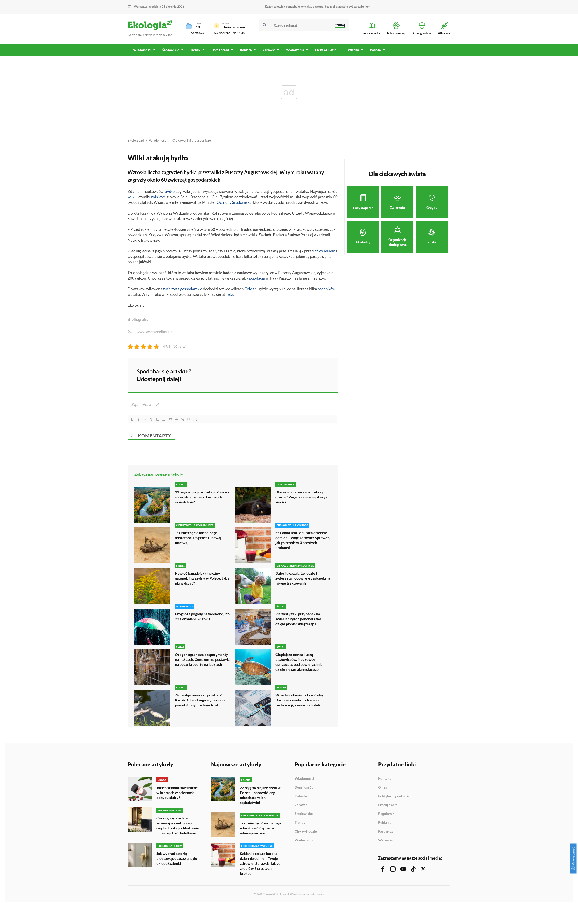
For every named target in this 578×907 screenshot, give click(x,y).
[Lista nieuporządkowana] (164, 419)
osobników (326, 289)
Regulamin (386, 814)
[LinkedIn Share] (323, 374)
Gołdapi (250, 289)
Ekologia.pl (136, 140)
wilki (131, 196)
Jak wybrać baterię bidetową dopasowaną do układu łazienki (176, 858)
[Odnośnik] (183, 419)
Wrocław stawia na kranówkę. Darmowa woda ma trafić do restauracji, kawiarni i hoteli (299, 700)
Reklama (385, 822)
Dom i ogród (304, 787)
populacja (257, 278)
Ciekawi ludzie (306, 831)
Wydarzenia (304, 840)
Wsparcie (385, 840)
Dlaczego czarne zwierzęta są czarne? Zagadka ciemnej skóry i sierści (301, 497)
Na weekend (222, 33)
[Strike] (151, 419)
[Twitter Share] (311, 374)
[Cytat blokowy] (170, 419)
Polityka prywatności (394, 796)
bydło (170, 191)
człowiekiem (325, 251)
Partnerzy (385, 831)
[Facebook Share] (299, 374)
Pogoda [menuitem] (375, 50)
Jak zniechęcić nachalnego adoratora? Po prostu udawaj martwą (198, 537)
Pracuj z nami (388, 805)
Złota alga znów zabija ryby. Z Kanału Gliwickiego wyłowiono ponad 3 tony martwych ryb (200, 700)
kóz (230, 294)
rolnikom (158, 196)
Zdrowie (301, 805)
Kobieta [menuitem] (246, 50)
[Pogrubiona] (132, 419)
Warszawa (197, 33)
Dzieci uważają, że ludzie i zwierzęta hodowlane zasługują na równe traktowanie (302, 578)
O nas (382, 787)
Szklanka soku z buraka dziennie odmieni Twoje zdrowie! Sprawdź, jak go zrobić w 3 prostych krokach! (302, 540)
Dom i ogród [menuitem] (220, 50)
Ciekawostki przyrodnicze (191, 140)
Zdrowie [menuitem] (269, 50)
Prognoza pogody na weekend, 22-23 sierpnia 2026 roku (202, 616)
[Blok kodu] (176, 419)
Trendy (300, 822)
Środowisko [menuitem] (170, 50)
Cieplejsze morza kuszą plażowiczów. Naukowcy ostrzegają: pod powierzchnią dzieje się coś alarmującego (298, 661)
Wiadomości (158, 140)
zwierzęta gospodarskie (182, 289)
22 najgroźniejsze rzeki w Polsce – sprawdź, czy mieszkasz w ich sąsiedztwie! (202, 497)
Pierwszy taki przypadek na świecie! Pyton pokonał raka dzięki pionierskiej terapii (298, 619)
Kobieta (301, 796)
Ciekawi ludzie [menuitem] (325, 50)
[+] (195, 419)
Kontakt (384, 778)
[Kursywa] (138, 419)
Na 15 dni (239, 33)
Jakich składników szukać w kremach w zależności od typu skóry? (177, 792)
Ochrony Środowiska (234, 202)
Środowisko (304, 814)
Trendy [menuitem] (195, 50)
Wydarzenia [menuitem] (295, 50)
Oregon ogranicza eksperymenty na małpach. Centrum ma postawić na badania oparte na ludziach (202, 659)
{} (188, 419)
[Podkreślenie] (145, 419)
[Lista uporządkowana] (157, 419)
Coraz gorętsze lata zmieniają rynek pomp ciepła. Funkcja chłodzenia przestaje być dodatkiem (177, 825)
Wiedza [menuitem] (353, 50)
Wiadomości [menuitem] (142, 50)
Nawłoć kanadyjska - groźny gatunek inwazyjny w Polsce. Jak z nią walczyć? (202, 578)
